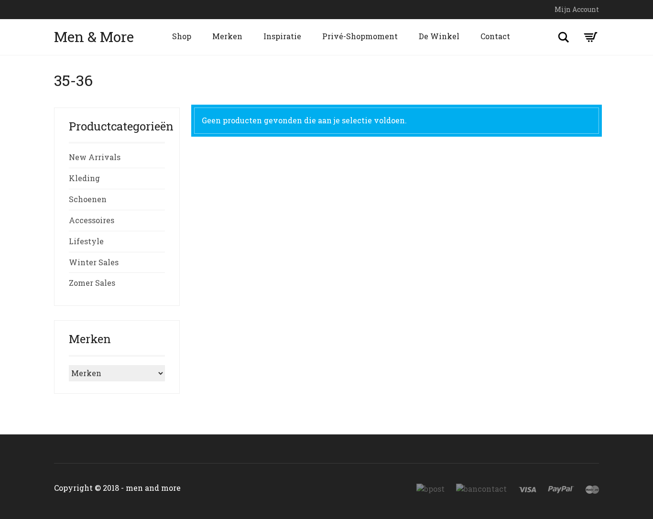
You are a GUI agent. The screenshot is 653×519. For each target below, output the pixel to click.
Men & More (94, 36)
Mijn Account (577, 9)
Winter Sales (94, 262)
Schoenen (88, 199)
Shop (181, 36)
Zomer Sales (92, 283)
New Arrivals (94, 157)
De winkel (439, 36)
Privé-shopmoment (360, 36)
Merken (227, 36)
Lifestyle (86, 241)
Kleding (84, 178)
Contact (495, 36)
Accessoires (91, 220)
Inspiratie (282, 36)
